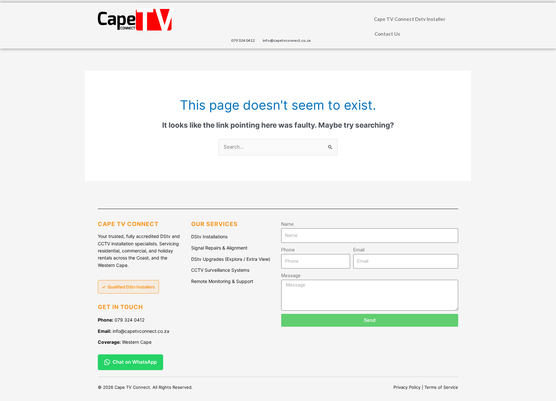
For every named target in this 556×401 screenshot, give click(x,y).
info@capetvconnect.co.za (286, 40)
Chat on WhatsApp (135, 362)
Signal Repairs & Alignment (219, 248)
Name (287, 224)
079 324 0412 (243, 40)
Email (359, 250)
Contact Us (387, 34)
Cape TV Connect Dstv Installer (409, 19)
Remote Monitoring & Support (222, 281)
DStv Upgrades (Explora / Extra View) (230, 259)
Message (291, 275)
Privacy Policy (407, 387)
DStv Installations (209, 236)
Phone (288, 250)
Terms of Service (441, 387)
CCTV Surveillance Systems (220, 270)
